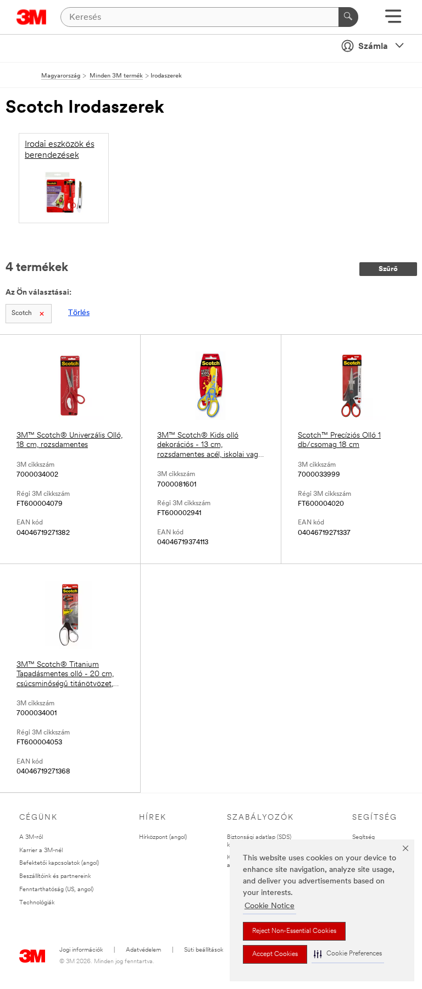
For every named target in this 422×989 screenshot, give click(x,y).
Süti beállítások (203, 950)
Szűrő (388, 269)
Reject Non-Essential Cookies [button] (294, 931)
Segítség (363, 838)
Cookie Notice (270, 906)
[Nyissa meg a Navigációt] (393, 20)
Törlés (79, 313)
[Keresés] (348, 17)
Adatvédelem (143, 950)
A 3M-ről (31, 838)
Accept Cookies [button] (275, 954)
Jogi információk (81, 950)
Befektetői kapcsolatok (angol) (59, 863)
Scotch (22, 313)
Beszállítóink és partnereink (55, 877)
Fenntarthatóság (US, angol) (56, 890)
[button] (348, 954)
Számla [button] (373, 46)
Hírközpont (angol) (163, 838)
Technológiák (36, 903)
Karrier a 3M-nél (41, 851)
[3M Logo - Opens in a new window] (31, 17)
